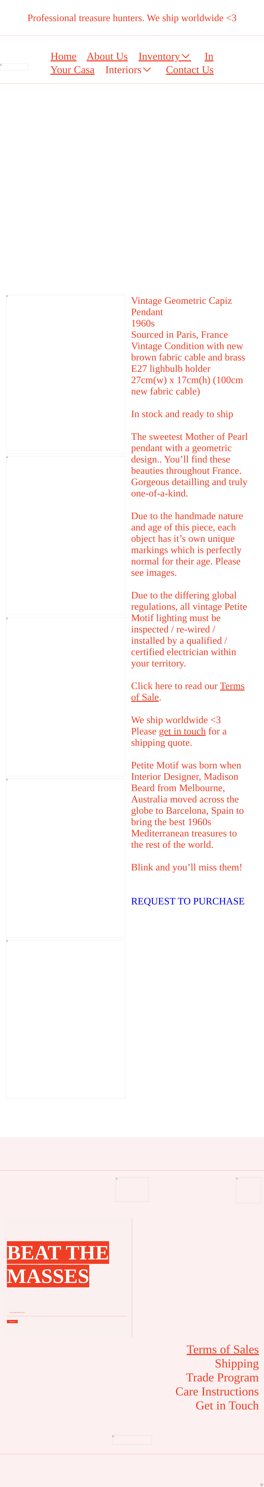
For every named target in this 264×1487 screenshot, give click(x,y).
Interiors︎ (129, 69)
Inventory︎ (164, 56)
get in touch (182, 731)
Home (64, 56)
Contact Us (190, 69)
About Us (107, 56)
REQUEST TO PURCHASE (188, 901)
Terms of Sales (223, 1349)
